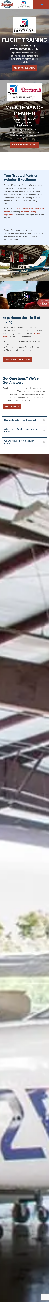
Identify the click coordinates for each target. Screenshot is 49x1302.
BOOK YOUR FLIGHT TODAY (17, 359)
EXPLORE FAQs (12, 406)
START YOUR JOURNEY (24, 68)
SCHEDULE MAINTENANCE (24, 145)
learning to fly (22, 208)
